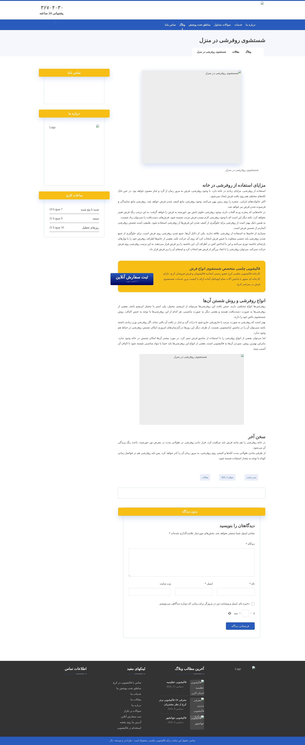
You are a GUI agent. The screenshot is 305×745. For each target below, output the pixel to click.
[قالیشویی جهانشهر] (197, 722)
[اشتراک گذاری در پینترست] (219, 493)
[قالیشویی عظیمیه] (197, 687)
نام (252, 583)
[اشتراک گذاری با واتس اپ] (147, 493)
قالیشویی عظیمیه (176, 682)
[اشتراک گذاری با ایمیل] (129, 493)
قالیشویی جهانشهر (176, 717)
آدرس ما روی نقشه (130, 722)
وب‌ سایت (165, 583)
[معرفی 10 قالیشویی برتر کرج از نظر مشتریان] (197, 705)
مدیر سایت (251, 477)
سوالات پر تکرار (132, 710)
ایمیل (209, 583)
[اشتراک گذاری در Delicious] (183, 493)
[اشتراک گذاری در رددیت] (201, 493)
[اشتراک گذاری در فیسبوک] (254, 493)
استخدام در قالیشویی (129, 727)
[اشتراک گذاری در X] (236, 493)
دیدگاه (250, 543)
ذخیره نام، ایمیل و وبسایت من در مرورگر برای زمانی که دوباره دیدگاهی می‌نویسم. (204, 603)
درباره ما (136, 705)
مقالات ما (135, 699)
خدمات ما (135, 694)
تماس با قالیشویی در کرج (127, 682)
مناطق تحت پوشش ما (128, 688)
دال (111, 740)
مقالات (205, 477)
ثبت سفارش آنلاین (131, 716)
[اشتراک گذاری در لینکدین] (165, 493)
